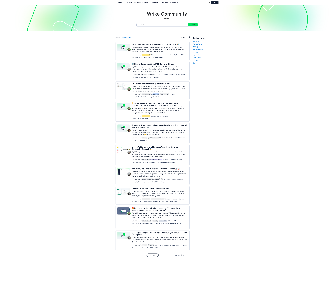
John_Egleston (144, 77)
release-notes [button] (163, 220)
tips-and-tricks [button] (146, 159)
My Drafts (205, 55)
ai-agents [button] (151, 245)
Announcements (159, 57)
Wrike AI (156, 77)
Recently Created (126, 37)
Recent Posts (197, 44)
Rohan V (183, 74)
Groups (195, 60)
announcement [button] (146, 54)
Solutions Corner (173, 201)
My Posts (205, 52)
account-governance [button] (147, 179)
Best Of (195, 63)
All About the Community (168, 162)
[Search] (209, 2)
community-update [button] (156, 159)
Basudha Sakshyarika (181, 54)
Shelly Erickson (156, 182)
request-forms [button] (145, 199)
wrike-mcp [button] (151, 74)
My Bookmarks (205, 49)
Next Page (153, 255)
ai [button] (149, 137)
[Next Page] (185, 255)
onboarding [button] (156, 94)
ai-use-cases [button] (155, 137)
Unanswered (205, 57)
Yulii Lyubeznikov (181, 137)
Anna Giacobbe (144, 57)
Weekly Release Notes (137, 226)
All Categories (197, 41)
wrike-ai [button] (144, 74)
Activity (195, 47)
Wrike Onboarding (163, 96)
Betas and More (144, 140)
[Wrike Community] (119, 2)
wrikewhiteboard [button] (146, 220)
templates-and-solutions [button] (158, 199)
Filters (183, 37)
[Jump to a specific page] (188, 255)
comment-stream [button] (146, 94)
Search (192, 25)
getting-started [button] (164, 94)
